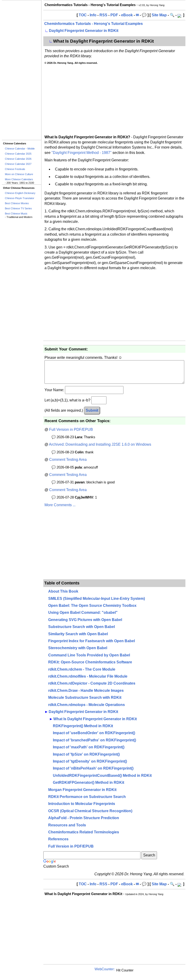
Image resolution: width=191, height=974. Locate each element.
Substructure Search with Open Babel (81, 627)
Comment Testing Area (68, 460)
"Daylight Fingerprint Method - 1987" (81, 153)
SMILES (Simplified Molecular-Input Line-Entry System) (96, 599)
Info (93, 15)
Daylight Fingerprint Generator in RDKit (83, 31)
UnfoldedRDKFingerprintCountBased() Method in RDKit (102, 775)
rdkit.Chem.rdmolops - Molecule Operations (86, 705)
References (58, 839)
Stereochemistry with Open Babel (77, 648)
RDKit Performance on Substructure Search (87, 797)
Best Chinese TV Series (18, 208)
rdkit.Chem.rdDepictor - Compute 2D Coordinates (91, 683)
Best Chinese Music (16, 213)
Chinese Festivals (15, 169)
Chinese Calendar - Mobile (20, 148)
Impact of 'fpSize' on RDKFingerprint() (86, 754)
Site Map (159, 15)
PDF (114, 15)
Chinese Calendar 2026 (18, 158)
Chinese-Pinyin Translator (19, 198)
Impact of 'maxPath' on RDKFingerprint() (88, 747)
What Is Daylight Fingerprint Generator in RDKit (95, 719)
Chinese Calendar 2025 (18, 153)
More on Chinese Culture (19, 174)
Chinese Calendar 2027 (18, 164)
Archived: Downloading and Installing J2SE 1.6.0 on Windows (100, 444)
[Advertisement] (21, 70)
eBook (127, 15)
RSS (103, 15)
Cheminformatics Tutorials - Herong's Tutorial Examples (93, 24)
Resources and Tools (67, 825)
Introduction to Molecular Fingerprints (81, 804)
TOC (83, 15)
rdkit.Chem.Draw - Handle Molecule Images (86, 690)
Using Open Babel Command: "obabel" (83, 612)
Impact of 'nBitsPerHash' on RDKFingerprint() (93, 768)
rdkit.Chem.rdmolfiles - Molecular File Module (87, 676)
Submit (92, 410)
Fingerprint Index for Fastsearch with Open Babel (91, 641)
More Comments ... (59, 505)
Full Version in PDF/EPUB (71, 429)
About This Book (63, 591)
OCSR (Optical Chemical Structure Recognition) (90, 811)
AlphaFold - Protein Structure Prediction (83, 818)
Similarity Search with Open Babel (78, 634)
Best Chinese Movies (17, 203)
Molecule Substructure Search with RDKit (84, 697)
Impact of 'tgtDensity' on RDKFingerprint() (90, 761)
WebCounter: (105, 969)
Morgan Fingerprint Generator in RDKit (82, 790)
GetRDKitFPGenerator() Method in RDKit (88, 782)
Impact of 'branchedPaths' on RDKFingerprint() (94, 740)
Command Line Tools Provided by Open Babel (89, 655)
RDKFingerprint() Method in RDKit (83, 726)
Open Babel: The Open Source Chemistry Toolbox (92, 605)
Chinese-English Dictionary (20, 193)
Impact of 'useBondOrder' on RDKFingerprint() (94, 733)
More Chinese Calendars (19, 179)
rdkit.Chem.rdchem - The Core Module (81, 669)
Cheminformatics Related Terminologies (83, 832)
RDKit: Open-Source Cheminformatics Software (90, 662)
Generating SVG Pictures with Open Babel (85, 620)
